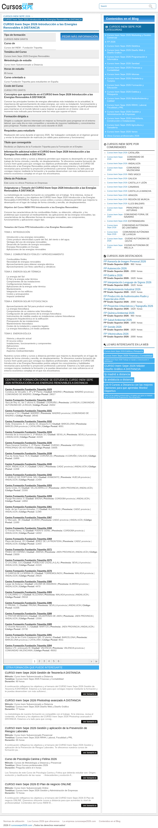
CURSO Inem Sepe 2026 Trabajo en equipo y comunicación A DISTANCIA (126, 360)
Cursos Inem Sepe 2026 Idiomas (123, 74)
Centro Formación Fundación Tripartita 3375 (28, 560)
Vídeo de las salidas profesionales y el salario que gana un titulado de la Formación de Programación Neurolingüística (128, 396)
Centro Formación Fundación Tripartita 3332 (28, 421)
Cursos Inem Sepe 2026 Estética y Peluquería (124, 92)
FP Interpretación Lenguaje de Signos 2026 (127, 282)
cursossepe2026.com (21, 825)
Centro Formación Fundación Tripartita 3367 (28, 517)
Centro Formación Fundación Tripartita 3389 (28, 624)
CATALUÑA (123, 152)
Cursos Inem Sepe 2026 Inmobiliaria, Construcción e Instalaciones (125, 119)
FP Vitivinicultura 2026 (116, 334)
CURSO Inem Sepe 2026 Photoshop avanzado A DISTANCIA (43, 700)
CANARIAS (123, 187)
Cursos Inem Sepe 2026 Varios (122, 131)
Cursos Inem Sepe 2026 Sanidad (123, 63)
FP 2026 (111, 42)
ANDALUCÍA (123, 163)
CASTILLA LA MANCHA (129, 191)
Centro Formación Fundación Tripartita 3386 (28, 603)
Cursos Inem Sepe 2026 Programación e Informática (127, 58)
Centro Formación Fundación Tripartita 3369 (28, 539)
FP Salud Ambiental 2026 (118, 320)
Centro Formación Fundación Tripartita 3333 (28, 432)
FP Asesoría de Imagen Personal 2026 (125, 261)
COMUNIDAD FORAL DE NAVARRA (127, 215)
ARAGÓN (122, 195)
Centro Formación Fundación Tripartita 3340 (28, 464)
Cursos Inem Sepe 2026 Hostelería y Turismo (125, 79)
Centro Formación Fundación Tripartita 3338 (28, 453)
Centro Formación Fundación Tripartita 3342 (28, 474)
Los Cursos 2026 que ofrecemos (43, 821)
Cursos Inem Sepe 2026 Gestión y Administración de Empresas (124, 112)
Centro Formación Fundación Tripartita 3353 (28, 485)
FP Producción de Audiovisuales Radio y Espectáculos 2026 (126, 297)
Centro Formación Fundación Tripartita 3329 (28, 389)
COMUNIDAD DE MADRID (125, 158)
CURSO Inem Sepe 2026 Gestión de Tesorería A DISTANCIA (42, 672)
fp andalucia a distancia (118, 379)
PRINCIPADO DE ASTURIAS (125, 208)
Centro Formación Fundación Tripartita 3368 (28, 528)
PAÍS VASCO (124, 174)
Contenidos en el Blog (122, 18)
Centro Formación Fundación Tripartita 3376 (28, 571)
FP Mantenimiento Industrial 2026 (122, 289)
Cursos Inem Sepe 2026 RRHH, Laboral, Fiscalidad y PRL (127, 106)
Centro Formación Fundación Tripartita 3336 (28, 442)
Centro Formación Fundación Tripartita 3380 (28, 581)
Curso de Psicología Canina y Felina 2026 (31, 759)
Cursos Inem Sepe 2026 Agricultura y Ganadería (125, 126)
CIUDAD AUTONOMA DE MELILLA (128, 246)
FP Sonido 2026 (113, 327)
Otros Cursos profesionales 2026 (123, 136)
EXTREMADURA (126, 221)
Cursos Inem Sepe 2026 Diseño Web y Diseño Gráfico (126, 51)
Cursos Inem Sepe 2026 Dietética (123, 46)
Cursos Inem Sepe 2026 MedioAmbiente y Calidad (127, 99)
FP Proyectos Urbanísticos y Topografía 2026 (128, 306)
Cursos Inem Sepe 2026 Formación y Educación (125, 86)
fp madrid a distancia (117, 374)
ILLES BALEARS (125, 203)
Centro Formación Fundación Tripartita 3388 (28, 613)
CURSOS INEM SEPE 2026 (16, 16)
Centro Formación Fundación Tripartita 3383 (28, 592)
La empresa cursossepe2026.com (79, 821)
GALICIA (122, 178)
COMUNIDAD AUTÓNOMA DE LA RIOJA (128, 233)
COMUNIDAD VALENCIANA (123, 168)
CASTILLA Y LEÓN (127, 182)
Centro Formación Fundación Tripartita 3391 (28, 635)
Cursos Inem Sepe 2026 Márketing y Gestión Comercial (129, 36)
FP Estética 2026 (113, 275)
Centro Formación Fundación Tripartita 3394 (28, 645)
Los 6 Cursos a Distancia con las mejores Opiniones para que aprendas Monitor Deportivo (128, 387)
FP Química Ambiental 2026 (119, 313)
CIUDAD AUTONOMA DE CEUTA (128, 239)
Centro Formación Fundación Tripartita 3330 (28, 400)
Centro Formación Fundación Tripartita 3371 (28, 549)
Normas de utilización (13, 821)
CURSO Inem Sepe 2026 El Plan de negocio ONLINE (38, 784)
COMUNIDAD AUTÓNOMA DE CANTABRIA (127, 226)
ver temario (89, 694)
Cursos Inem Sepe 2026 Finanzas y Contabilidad (124, 68)
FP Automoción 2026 (115, 268)
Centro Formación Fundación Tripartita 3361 (28, 506)
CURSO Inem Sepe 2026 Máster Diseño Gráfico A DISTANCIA (124, 367)
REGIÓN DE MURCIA (128, 199)
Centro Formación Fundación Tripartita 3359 (28, 496)
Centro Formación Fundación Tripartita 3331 (28, 410)
